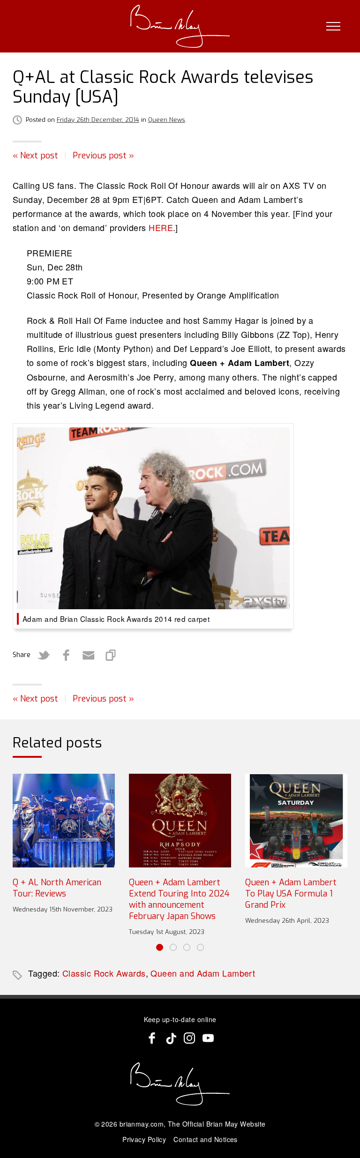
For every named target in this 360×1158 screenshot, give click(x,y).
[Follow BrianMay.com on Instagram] (189, 1038)
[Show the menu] (333, 26)
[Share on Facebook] (66, 655)
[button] (159, 947)
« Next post (35, 155)
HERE (161, 227)
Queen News (166, 120)
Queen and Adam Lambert (202, 973)
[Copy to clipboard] (111, 655)
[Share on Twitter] (43, 655)
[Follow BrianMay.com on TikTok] (170, 1038)
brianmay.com (142, 1123)
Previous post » (103, 155)
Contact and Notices (205, 1139)
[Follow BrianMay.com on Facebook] (151, 1038)
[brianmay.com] (180, 26)
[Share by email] (88, 655)
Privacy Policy (144, 1139)
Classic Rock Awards (104, 973)
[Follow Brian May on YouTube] (208, 1038)
